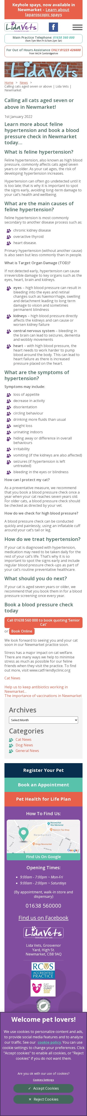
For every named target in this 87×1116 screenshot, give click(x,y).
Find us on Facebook (43, 917)
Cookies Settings (43, 1079)
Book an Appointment (43, 785)
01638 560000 (43, 905)
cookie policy (49, 1042)
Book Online (21, 631)
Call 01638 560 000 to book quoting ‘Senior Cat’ (43, 622)
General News (27, 750)
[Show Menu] (77, 27)
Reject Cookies (46, 1099)
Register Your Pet (43, 770)
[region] (43, 1064)
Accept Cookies (46, 1088)
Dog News (24, 745)
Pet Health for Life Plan (43, 799)
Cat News (12, 678)
